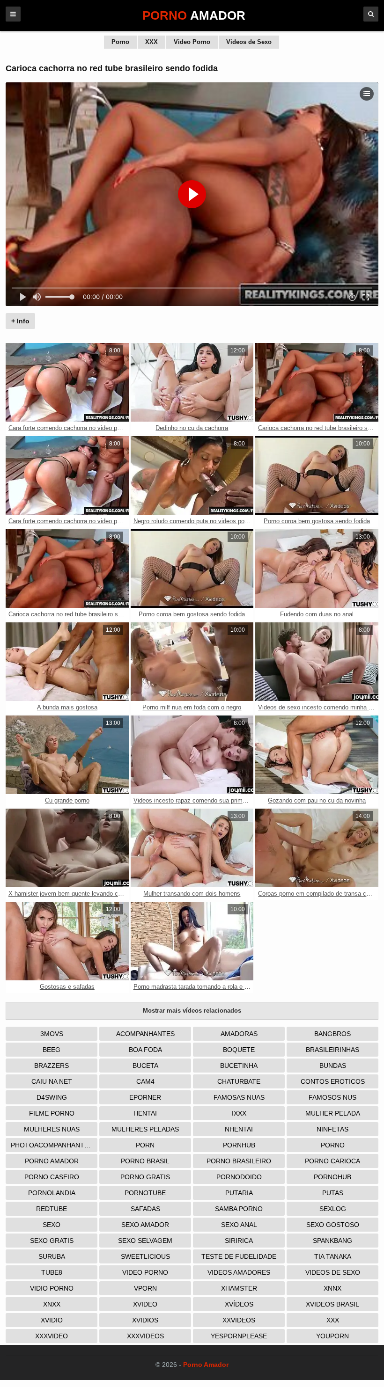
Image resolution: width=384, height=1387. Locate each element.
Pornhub (239, 1145)
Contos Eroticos (333, 1081)
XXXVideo (51, 1336)
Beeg (51, 1049)
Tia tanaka (332, 1256)
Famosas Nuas (239, 1097)
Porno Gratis (145, 1177)
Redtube (51, 1208)
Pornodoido (239, 1177)
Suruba (51, 1256)
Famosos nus (332, 1097)
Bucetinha (239, 1065)
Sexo (51, 1224)
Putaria (239, 1193)
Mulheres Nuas (52, 1129)
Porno (120, 41)
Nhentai (239, 1129)
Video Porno (192, 41)
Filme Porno (51, 1113)
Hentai (145, 1113)
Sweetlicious (145, 1256)
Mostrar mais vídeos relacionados (192, 1010)
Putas (332, 1193)
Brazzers (51, 1065)
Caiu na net (51, 1081)
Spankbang (332, 1240)
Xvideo (145, 1304)
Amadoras (239, 1033)
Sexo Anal (239, 1224)
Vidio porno (52, 1288)
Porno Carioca (332, 1161)
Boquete (239, 1049)
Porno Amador (52, 1161)
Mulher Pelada (332, 1113)
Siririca (239, 1240)
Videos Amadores (238, 1272)
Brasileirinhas (332, 1049)
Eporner (145, 1097)
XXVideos (238, 1320)
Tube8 (51, 1272)
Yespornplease (239, 1336)
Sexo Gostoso (332, 1224)
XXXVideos (145, 1336)
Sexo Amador (145, 1224)
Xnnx (332, 1288)
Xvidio (52, 1320)
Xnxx (51, 1304)
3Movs (51, 1033)
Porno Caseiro (51, 1177)
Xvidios (145, 1320)
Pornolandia (51, 1193)
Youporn (332, 1336)
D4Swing (52, 1097)
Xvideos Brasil (332, 1304)
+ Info (20, 321)
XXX (151, 41)
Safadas (145, 1208)
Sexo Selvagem (145, 1240)
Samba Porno (239, 1208)
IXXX (239, 1113)
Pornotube (145, 1193)
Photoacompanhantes (52, 1145)
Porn (145, 1145)
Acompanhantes (145, 1033)
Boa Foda (145, 1049)
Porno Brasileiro (239, 1161)
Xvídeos (239, 1304)
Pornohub (332, 1177)
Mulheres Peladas (145, 1129)
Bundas (332, 1065)
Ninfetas (332, 1129)
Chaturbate (238, 1081)
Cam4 (145, 1081)
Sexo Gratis (52, 1240)
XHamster (239, 1288)
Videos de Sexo (249, 41)
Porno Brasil (145, 1161)
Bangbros (332, 1033)
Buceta (145, 1065)
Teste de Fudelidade (238, 1256)
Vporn (145, 1288)
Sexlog (332, 1208)
